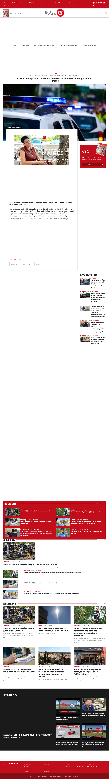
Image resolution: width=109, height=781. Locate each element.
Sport (54, 41)
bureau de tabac (26, 264)
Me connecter (99, 13)
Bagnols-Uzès (33, 2)
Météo (15, 45)
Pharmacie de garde (89, 45)
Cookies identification (56, 776)
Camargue (58, 2)
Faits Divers (66, 41)
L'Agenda (101, 41)
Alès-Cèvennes (17, 2)
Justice (79, 41)
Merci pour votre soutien (71, 776)
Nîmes (5, 2)
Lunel (78, 2)
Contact (32, 776)
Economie (43, 41)
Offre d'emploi (90, 764)
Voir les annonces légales (69, 45)
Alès (37, 264)
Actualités (17, 41)
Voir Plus (98, 503)
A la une (54, 73)
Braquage (14, 264)
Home (6, 41)
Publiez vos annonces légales (44, 45)
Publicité (26, 45)
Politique (30, 41)
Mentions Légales (42, 776)
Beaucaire (46, 2)
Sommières (6, 5)
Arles (69, 2)
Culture (90, 41)
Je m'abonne (88, 164)
